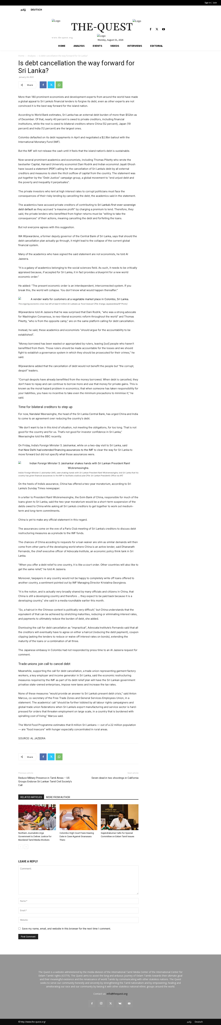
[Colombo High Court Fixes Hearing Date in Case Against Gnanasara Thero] (78, 817)
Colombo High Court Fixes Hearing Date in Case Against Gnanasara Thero (77, 836)
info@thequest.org (117, 993)
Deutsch (199, 1021)
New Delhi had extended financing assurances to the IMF (58, 449)
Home (21, 55)
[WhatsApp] (59, 84)
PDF (52, 168)
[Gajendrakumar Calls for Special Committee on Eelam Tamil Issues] (119, 817)
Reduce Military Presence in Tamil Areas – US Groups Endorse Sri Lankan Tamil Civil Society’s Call (45, 781)
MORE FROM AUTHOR (58, 797)
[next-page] (26, 847)
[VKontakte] (119, 1003)
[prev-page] (20, 847)
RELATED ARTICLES (31, 797)
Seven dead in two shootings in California (115, 777)
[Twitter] (157, 29)
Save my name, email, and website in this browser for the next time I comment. (66, 928)
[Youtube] (163, 29)
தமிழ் (189, 1021)
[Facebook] (150, 29)
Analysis (32, 55)
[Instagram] (101, 1003)
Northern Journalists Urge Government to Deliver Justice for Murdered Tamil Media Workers (34, 836)
